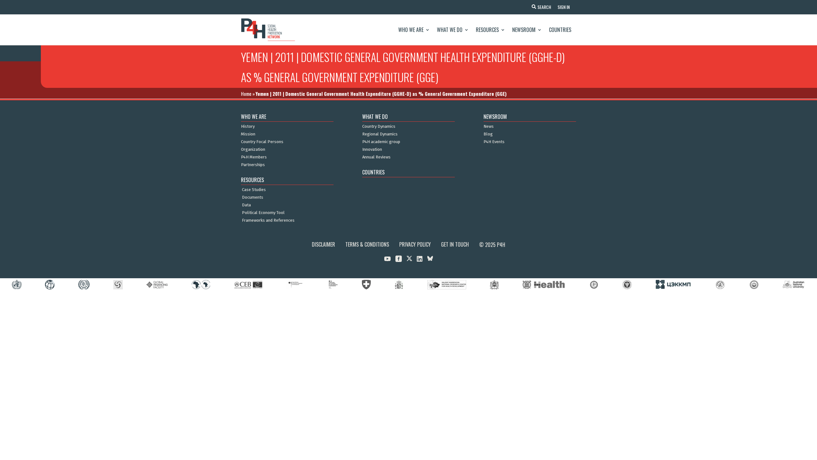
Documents (252, 197)
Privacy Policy (415, 244)
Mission (248, 134)
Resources (487, 30)
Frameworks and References (268, 220)
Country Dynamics (378, 126)
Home (246, 93)
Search (544, 7)
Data (246, 205)
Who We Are (410, 30)
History (248, 126)
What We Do (449, 30)
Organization (253, 149)
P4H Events (494, 142)
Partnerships (253, 165)
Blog (488, 134)
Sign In (564, 7)
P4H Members (254, 157)
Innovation (372, 149)
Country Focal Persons (262, 142)
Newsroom (524, 30)
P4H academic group (381, 142)
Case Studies (254, 190)
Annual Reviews (376, 157)
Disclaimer (323, 244)
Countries (560, 30)
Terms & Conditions (367, 244)
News (488, 126)
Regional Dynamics (380, 134)
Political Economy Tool (263, 213)
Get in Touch (455, 244)
